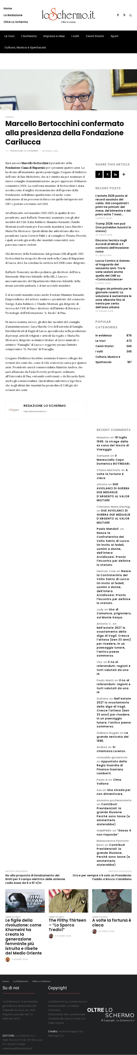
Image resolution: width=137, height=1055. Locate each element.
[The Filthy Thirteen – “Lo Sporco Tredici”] (68, 901)
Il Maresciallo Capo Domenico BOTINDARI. (113, 460)
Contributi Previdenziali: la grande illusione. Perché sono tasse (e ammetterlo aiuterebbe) (113, 855)
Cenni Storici (13, 917)
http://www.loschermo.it (35, 411)
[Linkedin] (115, 174)
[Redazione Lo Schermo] (7, 151)
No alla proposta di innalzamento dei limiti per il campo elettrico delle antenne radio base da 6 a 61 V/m (35, 879)
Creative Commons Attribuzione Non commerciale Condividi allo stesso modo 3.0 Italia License (66, 1014)
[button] (130, 15)
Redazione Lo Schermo (25, 150)
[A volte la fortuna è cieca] (112, 901)
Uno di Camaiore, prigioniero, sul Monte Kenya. (114, 613)
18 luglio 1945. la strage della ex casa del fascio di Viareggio (113, 443)
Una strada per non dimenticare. (114, 792)
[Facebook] (118, 15)
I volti (9, 117)
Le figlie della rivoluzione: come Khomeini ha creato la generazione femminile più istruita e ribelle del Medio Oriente (23, 937)
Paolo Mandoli (107, 529)
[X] (124, 15)
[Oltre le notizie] (68, 15)
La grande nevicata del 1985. (113, 737)
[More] (124, 174)
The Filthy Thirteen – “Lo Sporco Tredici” (67, 925)
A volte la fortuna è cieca (112, 474)
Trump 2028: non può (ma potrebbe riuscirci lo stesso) (113, 227)
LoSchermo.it (76, 1001)
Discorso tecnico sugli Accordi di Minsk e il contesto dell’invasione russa (112, 245)
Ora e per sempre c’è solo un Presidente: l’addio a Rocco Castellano (102, 877)
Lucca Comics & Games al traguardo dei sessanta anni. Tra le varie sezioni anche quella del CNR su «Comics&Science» (112, 270)
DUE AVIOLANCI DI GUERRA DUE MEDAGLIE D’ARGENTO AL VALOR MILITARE (113, 492)
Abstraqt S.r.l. (56, 1035)
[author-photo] (8, 959)
